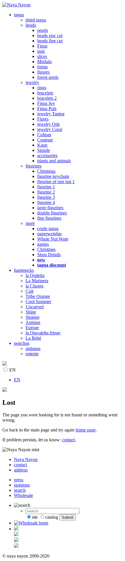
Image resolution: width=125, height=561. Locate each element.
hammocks (24, 270)
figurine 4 (46, 202)
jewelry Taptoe (51, 113)
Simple (43, 150)
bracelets (45, 92)
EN (12, 369)
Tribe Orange (38, 296)
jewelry (32, 82)
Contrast (45, 139)
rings (41, 87)
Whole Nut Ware (52, 238)
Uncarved (35, 306)
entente (32, 353)
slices (42, 56)
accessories (47, 155)
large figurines (50, 207)
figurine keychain (53, 176)
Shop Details (49, 254)
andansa (33, 348)
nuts (41, 51)
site (35, 517)
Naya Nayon (26, 459)
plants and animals (54, 160)
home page (86, 429)
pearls (42, 30)
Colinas (44, 134)
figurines (34, 165)
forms (42, 66)
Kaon (42, 145)
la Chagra (34, 285)
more (30, 223)
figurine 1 (46, 186)
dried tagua (36, 19)
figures (43, 72)
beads (31, 25)
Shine (31, 311)
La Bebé (33, 338)
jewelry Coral (49, 129)
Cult (29, 291)
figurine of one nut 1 (56, 181)
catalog (51, 517)
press (18, 479)
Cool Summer (38, 301)
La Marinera (37, 280)
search (20, 490)
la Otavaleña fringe (43, 332)
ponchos (21, 343)
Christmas (46, 171)
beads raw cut (50, 35)
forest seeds (47, 77)
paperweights (49, 233)
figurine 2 (46, 192)
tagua (19, 14)
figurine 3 (46, 197)
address (21, 469)
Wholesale (23, 495)
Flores (43, 118)
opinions (22, 484)
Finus (42, 45)
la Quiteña (35, 275)
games (43, 244)
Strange (33, 317)
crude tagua (47, 228)
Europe (32, 327)
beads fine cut (50, 40)
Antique (33, 322)
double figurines (52, 212)
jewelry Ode (48, 124)
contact (68, 439)
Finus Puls (46, 108)
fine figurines (49, 218)
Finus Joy (46, 103)
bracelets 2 (47, 98)
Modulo (44, 61)
